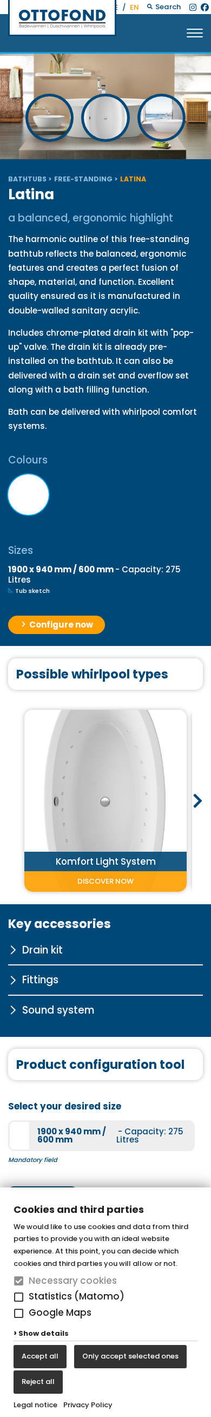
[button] (19, 1297)
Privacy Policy (88, 1405)
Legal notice (35, 1405)
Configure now (60, 624)
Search (167, 7)
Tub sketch (32, 590)
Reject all (38, 1381)
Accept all (40, 1356)
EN (134, 7)
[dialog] (105, 1302)
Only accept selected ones (130, 1356)
